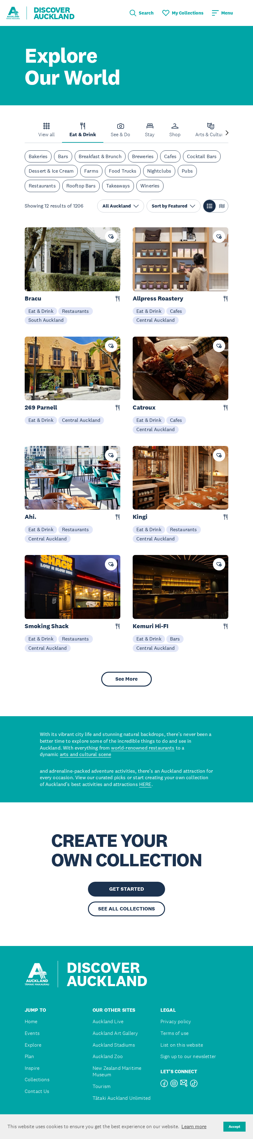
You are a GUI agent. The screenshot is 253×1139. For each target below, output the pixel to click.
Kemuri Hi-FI (150, 626)
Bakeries (38, 156)
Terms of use (174, 1033)
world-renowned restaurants (142, 748)
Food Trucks (123, 171)
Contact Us (37, 1091)
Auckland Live (108, 1021)
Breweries (143, 156)
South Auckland (46, 320)
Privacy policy (175, 1021)
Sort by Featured (169, 206)
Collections (37, 1079)
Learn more (193, 1126)
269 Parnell (41, 407)
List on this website (181, 1045)
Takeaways (118, 186)
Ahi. (30, 516)
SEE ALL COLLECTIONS (126, 909)
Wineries (150, 186)
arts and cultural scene (85, 754)
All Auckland (116, 206)
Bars (63, 156)
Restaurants (42, 186)
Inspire (32, 1068)
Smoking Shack (47, 626)
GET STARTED (126, 889)
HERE (145, 784)
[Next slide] (227, 133)
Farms (91, 171)
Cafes (170, 156)
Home (31, 1021)
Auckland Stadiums (114, 1045)
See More (126, 679)
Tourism (101, 1086)
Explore (33, 1045)
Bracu (33, 298)
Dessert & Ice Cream (51, 171)
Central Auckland (155, 320)
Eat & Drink (40, 311)
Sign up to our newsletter (188, 1056)
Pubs (187, 171)
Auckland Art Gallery (115, 1033)
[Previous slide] (26, 133)
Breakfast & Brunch (100, 156)
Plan (29, 1056)
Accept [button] (234, 1126)
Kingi (140, 516)
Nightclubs (159, 171)
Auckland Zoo (108, 1056)
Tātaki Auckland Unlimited (122, 1098)
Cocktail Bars (202, 156)
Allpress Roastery (158, 298)
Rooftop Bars (81, 186)
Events (32, 1033)
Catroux (144, 407)
